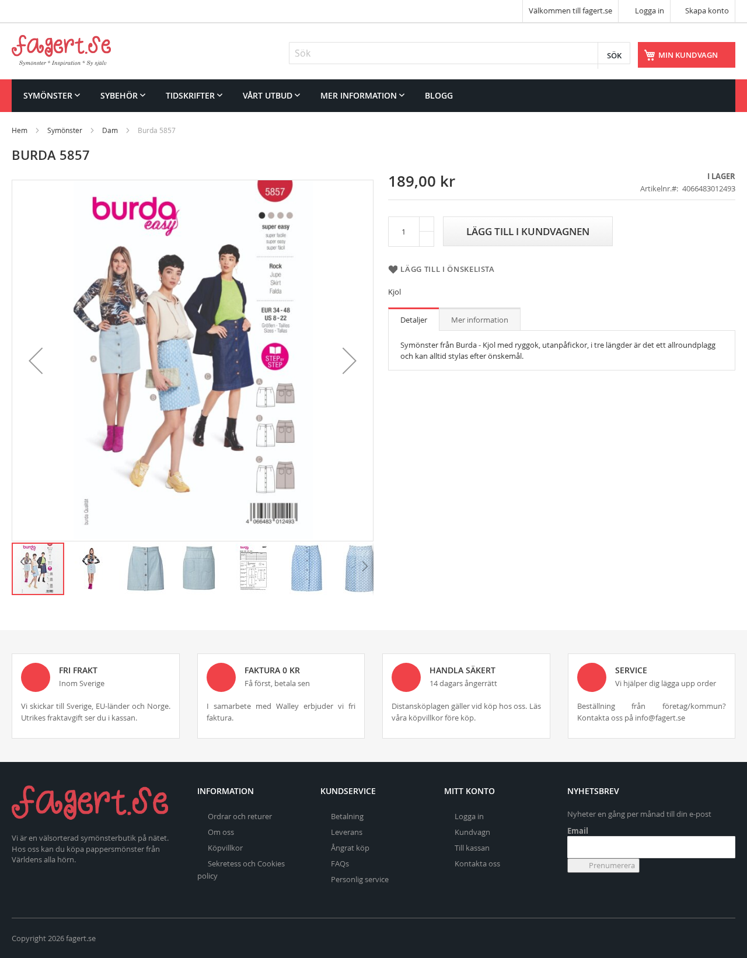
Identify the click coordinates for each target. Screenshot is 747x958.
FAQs (340, 863)
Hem (19, 130)
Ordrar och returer (240, 816)
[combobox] (459, 53)
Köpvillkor (225, 847)
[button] (35, 360)
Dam (110, 130)
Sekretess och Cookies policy (241, 869)
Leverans (346, 832)
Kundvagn (472, 832)
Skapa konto (707, 10)
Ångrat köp (350, 847)
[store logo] (61, 50)
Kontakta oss (477, 863)
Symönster (64, 130)
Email (577, 831)
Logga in (648, 10)
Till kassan (472, 847)
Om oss (221, 832)
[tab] (413, 319)
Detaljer (413, 319)
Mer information (479, 319)
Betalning (347, 816)
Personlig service (360, 879)
